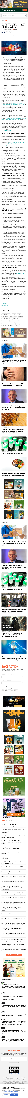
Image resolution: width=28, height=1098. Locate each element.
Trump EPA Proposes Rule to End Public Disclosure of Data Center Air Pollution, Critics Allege (13, 893)
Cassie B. (9, 358)
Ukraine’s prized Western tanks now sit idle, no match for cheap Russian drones (12, 872)
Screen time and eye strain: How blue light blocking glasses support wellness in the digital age (13, 940)
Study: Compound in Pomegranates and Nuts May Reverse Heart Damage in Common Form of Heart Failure (13, 935)
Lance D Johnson (10, 382)
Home (2, 20)
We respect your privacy (14, 1062)
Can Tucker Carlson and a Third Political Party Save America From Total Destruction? (13, 1014)
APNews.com (4, 303)
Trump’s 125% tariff (5, 179)
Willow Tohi (9, 29)
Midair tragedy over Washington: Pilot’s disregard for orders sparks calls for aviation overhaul (13, 611)
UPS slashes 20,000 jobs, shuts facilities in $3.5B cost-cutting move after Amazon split (13, 361)
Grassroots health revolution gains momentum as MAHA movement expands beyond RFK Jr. (14, 407)
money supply (4, 36)
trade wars (10, 325)
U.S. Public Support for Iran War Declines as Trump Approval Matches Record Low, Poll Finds (13, 919)
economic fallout (9, 35)
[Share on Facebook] (7, 32)
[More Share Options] (11, 32)
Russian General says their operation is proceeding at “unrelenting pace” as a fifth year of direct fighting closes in (13, 831)
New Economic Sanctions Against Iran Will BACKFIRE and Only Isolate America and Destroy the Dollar (12, 1041)
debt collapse (23, 34)
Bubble (12, 34)
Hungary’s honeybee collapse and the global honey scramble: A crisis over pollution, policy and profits (12, 431)
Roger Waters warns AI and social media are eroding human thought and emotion (13, 836)
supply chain (22, 36)
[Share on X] (9, 32)
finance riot (15, 35)
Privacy (8, 1078)
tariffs (4, 325)
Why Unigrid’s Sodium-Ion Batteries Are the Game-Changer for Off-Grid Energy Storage (13, 847)
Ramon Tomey (9, 451)
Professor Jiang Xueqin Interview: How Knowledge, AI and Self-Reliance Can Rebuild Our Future (13, 1032)
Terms (11, 1078)
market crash (21, 35)
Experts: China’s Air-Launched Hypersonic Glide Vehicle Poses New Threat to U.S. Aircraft (12, 867)
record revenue (14, 36)
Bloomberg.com (5, 305)
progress (9, 36)
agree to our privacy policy (11, 1091)
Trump (17, 325)
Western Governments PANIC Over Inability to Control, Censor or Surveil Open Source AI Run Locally (13, 1007)
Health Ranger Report (7, 979)
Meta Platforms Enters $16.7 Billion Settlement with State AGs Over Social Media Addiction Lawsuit (12, 842)
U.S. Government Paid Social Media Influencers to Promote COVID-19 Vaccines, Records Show (13, 903)
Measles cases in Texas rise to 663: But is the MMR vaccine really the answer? (13, 384)
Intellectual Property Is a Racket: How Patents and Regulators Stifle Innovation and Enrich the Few (13, 898)
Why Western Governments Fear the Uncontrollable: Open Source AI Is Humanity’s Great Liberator (12, 888)
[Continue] (25, 1059)
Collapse (18, 34)
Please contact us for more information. (9, 690)
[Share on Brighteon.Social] (2, 32)
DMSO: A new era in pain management (12, 453)
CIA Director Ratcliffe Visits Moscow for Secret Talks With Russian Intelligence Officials (12, 825)
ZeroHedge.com (5, 300)
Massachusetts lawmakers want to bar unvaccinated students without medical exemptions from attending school (13, 658)
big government (7, 34)
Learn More (6, 1094)
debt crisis (3, 35)
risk (19, 36)
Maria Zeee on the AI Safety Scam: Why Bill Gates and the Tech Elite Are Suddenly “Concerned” (13, 924)
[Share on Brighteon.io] (5, 32)
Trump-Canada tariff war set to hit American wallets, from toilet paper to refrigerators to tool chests (12, 909)
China (6, 20)
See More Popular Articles (14, 954)
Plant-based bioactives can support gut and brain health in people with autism (13, 474)
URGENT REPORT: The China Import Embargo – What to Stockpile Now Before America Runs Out (12, 634)
